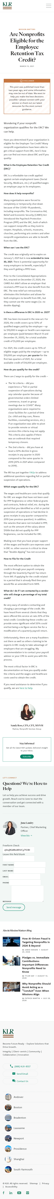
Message (7, 901)
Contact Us (22, 1081)
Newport (19, 1138)
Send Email (22, 1073)
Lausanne (19, 1128)
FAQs (32, 472)
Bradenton (20, 1117)
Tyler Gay (29, 976)
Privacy (45, 1183)
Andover (18, 1097)
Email (6, 877)
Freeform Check (11, 845)
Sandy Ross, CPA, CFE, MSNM (27, 725)
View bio (25, 835)
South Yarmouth (23, 1169)
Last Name (8, 871)
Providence (20, 1148)
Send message (13, 907)
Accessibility (11, 1186)
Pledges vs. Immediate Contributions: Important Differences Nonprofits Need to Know (35, 964)
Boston (18, 1107)
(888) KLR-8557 (22, 1066)
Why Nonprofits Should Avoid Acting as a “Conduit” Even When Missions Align (36, 989)
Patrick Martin (32, 998)
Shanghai (19, 1159)
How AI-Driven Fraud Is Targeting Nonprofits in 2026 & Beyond (36, 942)
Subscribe (27, 756)
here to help (26, 688)
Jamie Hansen (31, 950)
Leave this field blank (14, 854)
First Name (8, 865)
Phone (6, 883)
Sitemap (34, 1183)
